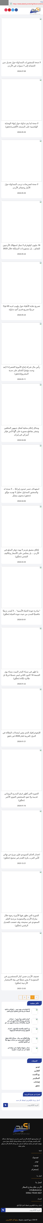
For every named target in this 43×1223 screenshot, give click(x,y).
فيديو (38, 1067)
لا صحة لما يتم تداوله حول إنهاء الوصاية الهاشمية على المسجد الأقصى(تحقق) (21, 125)
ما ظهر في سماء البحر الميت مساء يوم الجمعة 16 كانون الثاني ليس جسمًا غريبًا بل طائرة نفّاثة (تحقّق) (21, 675)
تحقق (37, 1085)
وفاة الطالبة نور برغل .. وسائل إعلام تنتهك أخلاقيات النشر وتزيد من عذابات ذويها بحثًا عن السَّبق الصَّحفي (17, 1040)
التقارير (37, 1070)
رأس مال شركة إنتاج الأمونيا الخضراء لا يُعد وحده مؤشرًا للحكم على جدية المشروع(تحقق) (21, 370)
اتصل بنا (38, 1182)
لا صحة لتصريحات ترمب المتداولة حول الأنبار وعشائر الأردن (21, 186)
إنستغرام (35, 1169)
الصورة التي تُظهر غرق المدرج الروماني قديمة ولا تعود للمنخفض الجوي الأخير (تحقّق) (21, 797)
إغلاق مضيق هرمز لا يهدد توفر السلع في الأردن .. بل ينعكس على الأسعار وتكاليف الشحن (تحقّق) (21, 553)
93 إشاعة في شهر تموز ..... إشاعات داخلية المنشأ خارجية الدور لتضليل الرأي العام (17, 1010)
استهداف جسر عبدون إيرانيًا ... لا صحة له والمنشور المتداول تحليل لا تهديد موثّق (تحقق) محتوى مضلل (21, 492)
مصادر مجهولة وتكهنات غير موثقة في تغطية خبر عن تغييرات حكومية (19, 1048)
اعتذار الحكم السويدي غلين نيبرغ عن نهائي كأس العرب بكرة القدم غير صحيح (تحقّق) (21, 856)
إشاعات (37, 1082)
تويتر (37, 1161)
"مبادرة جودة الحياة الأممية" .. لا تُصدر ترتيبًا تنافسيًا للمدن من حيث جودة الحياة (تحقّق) (21, 612)
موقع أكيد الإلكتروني (12, 1220)
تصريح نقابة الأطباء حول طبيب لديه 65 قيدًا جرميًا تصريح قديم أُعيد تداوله (21, 308)
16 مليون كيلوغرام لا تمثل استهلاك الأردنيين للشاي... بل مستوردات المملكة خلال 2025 (21, 247)
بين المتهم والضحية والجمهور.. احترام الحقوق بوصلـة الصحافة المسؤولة (19, 1029)
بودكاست (36, 1074)
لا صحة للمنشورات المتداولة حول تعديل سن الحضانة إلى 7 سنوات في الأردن (21, 64)
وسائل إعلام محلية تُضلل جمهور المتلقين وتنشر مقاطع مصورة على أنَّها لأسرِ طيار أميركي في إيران (21, 431)
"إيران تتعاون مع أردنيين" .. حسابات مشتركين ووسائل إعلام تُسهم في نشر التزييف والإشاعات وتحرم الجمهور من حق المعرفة (17, 1021)
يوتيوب (36, 1165)
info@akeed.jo (35, 1190)
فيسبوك (35, 1157)
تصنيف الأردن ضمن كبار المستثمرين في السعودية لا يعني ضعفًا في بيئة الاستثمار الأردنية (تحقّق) (21, 979)
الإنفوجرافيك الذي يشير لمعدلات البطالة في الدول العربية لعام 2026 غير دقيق (21, 734)
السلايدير (36, 1078)
